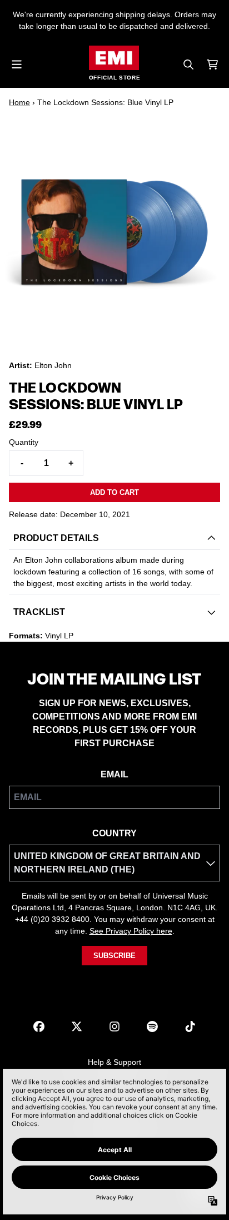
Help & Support (114, 1062)
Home (19, 102)
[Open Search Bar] (187, 64)
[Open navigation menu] (16, 64)
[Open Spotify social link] (152, 1026)
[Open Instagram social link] (114, 1026)
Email (114, 774)
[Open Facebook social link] (39, 1026)
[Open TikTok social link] (190, 1026)
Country (114, 833)
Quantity (23, 442)
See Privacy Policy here (130, 930)
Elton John (53, 365)
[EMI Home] (114, 58)
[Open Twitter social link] (76, 1026)
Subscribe (114, 955)
